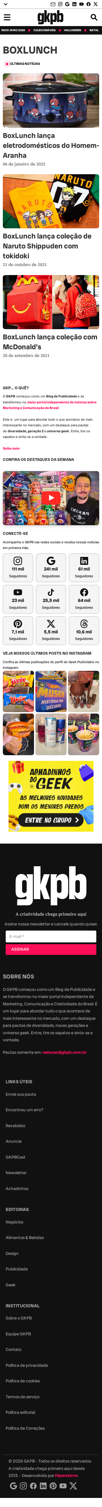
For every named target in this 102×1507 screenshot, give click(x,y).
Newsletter (16, 1173)
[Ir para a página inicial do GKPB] (50, 17)
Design (12, 1253)
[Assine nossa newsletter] (53, 4)
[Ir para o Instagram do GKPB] (60, 4)
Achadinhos (17, 1188)
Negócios (14, 1222)
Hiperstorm (66, 1475)
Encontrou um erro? (24, 1110)
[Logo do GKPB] (51, 887)
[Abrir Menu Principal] (7, 17)
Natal (94, 30)
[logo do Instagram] (13, 1485)
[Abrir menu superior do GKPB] (5, 4)
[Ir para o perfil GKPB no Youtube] (81, 4)
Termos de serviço (22, 1397)
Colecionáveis (44, 30)
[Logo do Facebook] (33, 1485)
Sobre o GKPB (19, 1318)
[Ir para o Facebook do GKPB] (88, 4)
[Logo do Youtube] (63, 1485)
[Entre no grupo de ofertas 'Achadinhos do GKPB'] (51, 796)
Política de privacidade (27, 1365)
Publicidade (17, 1269)
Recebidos (15, 1126)
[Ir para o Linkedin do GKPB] (74, 4)
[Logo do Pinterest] (53, 1485)
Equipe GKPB (18, 1334)
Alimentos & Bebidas (25, 1237)
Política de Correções (25, 1428)
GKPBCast (16, 1157)
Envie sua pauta (21, 1094)
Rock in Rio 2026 (13, 30)
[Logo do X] (73, 1485)
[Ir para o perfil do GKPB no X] (95, 4)
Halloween (72, 30)
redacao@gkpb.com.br (64, 1052)
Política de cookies (23, 1381)
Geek (11, 1285)
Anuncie (14, 1141)
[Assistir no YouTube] (51, 498)
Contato (13, 1349)
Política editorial (20, 1412)
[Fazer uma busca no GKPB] (94, 17)
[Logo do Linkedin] (43, 1485)
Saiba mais (11, 448)
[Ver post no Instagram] (18, 691)
